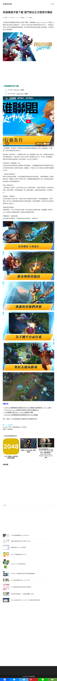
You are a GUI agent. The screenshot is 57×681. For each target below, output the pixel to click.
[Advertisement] (28, 73)
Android (13, 17)
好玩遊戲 (22, 17)
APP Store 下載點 (19, 90)
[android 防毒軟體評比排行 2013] (6, 554)
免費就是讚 (7, 4)
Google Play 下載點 (22, 94)
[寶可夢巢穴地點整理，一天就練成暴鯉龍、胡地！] (6, 594)
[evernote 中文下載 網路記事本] (6, 564)
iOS (17, 17)
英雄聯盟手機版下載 (17, 419)
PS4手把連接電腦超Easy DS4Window (20, 535)
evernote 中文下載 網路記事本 (18, 564)
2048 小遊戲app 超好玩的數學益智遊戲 (11, 457)
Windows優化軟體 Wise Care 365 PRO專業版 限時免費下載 (25, 600)
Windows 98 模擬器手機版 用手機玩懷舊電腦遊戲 (23, 573)
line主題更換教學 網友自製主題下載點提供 (21, 587)
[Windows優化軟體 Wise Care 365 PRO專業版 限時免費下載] (6, 600)
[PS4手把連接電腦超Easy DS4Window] (6, 535)
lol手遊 (12, 419)
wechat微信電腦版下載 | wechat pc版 (20, 580)
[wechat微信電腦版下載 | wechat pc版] (6, 580)
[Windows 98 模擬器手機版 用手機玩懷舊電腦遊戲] (6, 573)
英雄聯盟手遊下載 (25, 419)
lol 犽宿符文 (7, 419)
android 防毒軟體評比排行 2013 (18, 554)
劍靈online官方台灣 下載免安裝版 (28, 451)
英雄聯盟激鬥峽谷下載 (33, 419)
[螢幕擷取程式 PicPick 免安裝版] (6, 547)
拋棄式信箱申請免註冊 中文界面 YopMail (21, 541)
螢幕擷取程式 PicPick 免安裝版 (18, 547)
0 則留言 (30, 17)
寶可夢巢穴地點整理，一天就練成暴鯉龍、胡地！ (22, 594)
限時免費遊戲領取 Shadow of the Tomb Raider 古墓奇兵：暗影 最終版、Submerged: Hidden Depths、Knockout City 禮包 (46, 453)
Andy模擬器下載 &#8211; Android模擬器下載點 (18, 412)
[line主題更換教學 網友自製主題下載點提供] (6, 587)
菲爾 (6, 17)
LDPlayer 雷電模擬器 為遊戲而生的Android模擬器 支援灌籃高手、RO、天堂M (27, 408)
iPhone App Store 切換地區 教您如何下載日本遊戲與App (21, 410)
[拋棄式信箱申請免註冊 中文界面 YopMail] (6, 541)
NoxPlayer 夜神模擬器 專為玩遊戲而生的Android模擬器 (21, 415)
